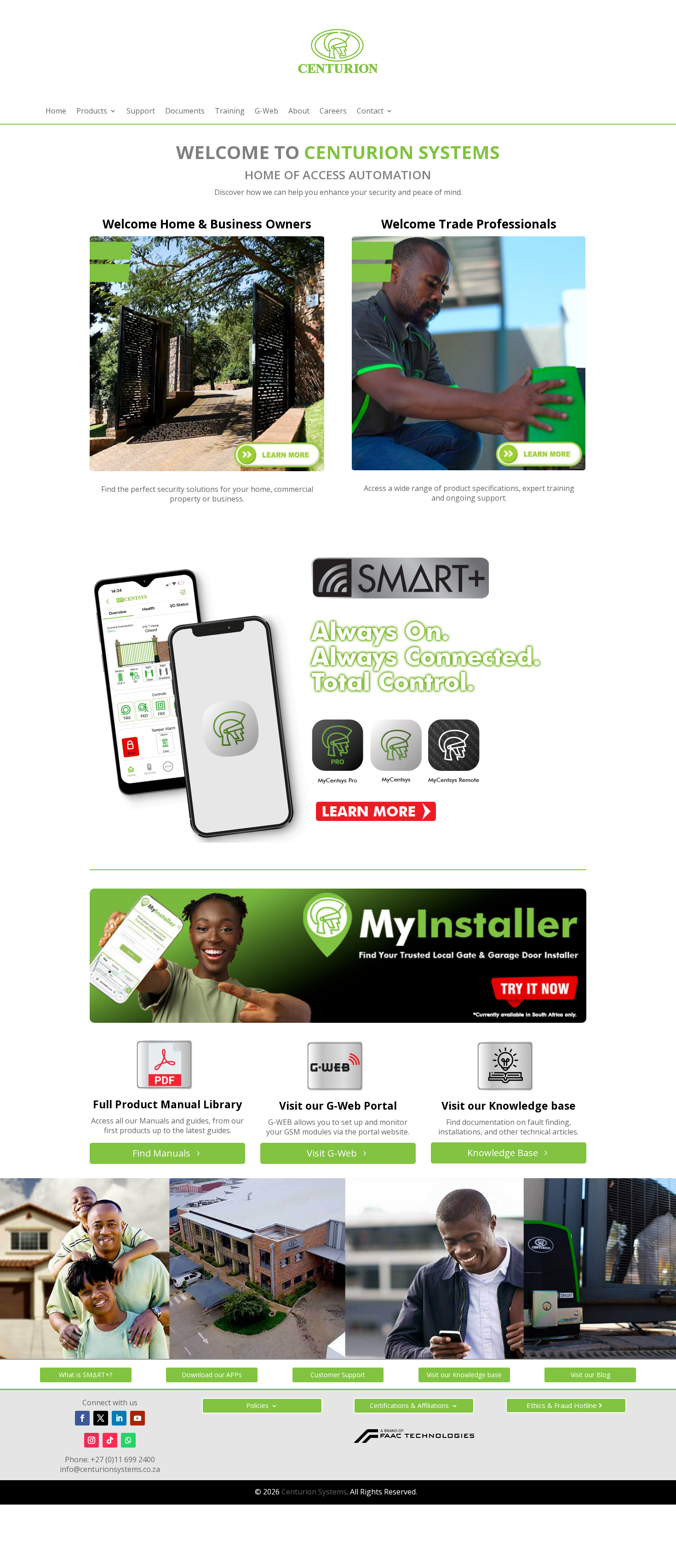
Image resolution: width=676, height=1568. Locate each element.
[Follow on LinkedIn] (119, 1418)
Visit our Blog (590, 1374)
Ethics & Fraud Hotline (562, 1405)
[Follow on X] (100, 1418)
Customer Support (337, 1374)
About (298, 112)
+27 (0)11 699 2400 (123, 1459)
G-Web (266, 112)
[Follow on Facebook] (82, 1418)
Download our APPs (212, 1374)
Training (230, 112)
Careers (333, 112)
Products (91, 112)
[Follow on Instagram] (91, 1440)
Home (56, 112)
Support (140, 112)
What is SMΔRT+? (85, 1374)
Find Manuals (161, 1153)
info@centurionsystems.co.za (110, 1469)
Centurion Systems (314, 1492)
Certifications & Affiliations (409, 1406)
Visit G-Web (332, 1153)
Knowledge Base (502, 1152)
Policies (257, 1406)
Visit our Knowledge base (464, 1374)
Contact (370, 112)
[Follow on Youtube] (137, 1418)
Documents (185, 112)
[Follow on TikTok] (110, 1440)
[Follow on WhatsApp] (128, 1440)
